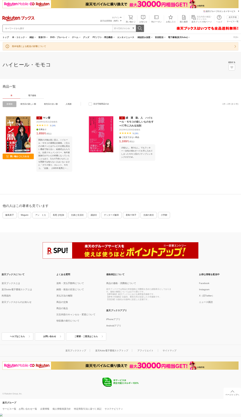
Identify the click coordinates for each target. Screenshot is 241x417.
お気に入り (171, 22)
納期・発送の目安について (70, 289)
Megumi (24, 215)
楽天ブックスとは (11, 283)
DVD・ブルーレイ (58, 37)
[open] (232, 67)
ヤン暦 (46, 117)
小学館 (164, 215)
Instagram (204, 289)
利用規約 (6, 295)
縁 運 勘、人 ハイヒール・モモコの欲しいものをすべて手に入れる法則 (136, 121)
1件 (53, 125)
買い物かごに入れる (19, 156)
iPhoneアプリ (113, 319)
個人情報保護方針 (61, 409)
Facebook (204, 283)
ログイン (116, 17)
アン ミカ (40, 215)
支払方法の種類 (64, 295)
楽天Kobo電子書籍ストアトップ (111, 350)
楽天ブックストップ (75, 350)
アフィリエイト (145, 350)
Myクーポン (156, 22)
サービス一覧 (233, 21)
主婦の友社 (148, 215)
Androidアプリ (113, 325)
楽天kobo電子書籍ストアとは (17, 289)
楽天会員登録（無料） (110, 21)
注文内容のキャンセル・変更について (75, 314)
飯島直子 (9, 215)
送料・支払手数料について (70, 283)
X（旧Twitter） (206, 295)
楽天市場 (233, 17)
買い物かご (131, 22)
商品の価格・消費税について (121, 283)
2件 (136, 133)
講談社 (94, 215)
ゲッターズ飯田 (111, 215)
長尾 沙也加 (58, 215)
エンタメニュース (125, 37)
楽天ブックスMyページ (201, 22)
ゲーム (75, 37)
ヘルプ (219, 22)
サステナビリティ (114, 409)
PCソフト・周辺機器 (103, 37)
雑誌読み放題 (144, 37)
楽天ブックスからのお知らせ (16, 302)
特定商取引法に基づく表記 (87, 409)
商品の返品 (62, 308)
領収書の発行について (67, 320)
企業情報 (44, 409)
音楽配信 (159, 37)
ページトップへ (232, 395)
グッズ (86, 37)
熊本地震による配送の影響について (29, 46)
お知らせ (143, 22)
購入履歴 (184, 22)
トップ (5, 37)
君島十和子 (131, 215)
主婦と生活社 (77, 215)
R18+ (236, 37)
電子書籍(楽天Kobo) (178, 37)
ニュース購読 (206, 302)
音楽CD (42, 37)
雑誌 (32, 37)
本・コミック (18, 37)
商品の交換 (62, 302)
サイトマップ (169, 350)
